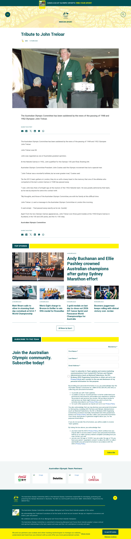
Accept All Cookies (110, 532)
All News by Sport (65, 328)
